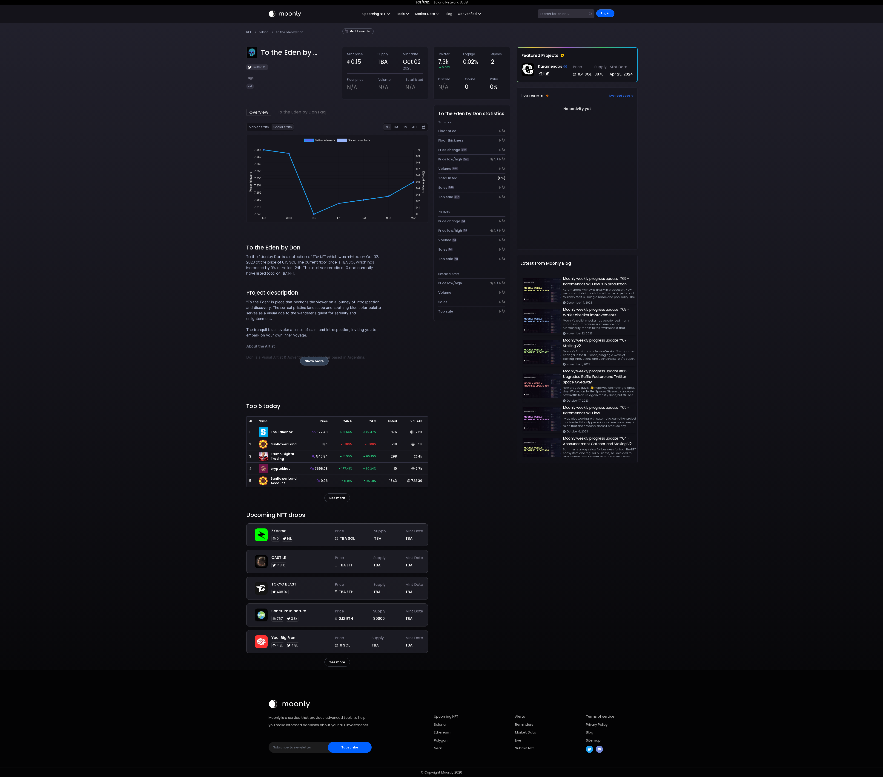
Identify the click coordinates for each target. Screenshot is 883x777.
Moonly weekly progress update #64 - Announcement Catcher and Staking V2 (597, 441)
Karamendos (550, 66)
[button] (289, 52)
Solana (263, 32)
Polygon (440, 740)
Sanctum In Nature (288, 611)
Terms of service (600, 716)
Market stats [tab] (259, 127)
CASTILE (278, 557)
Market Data (525, 732)
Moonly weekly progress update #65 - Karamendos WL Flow (596, 410)
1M (396, 127)
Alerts (520, 716)
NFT (248, 32)
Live (518, 740)
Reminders (524, 724)
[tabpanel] (337, 179)
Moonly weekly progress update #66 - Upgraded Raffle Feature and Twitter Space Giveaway (596, 376)
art (250, 86)
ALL (414, 127)
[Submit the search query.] (590, 14)
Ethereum (442, 732)
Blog (449, 14)
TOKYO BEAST (283, 584)
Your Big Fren (283, 637)
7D (387, 127)
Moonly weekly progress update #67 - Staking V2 (596, 343)
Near (438, 748)
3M (405, 127)
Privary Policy (597, 724)
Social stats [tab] (282, 127)
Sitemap (593, 740)
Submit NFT (524, 748)
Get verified (467, 14)
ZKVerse (278, 530)
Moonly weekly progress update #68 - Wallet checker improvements (596, 312)
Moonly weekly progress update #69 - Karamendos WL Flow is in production (596, 281)
